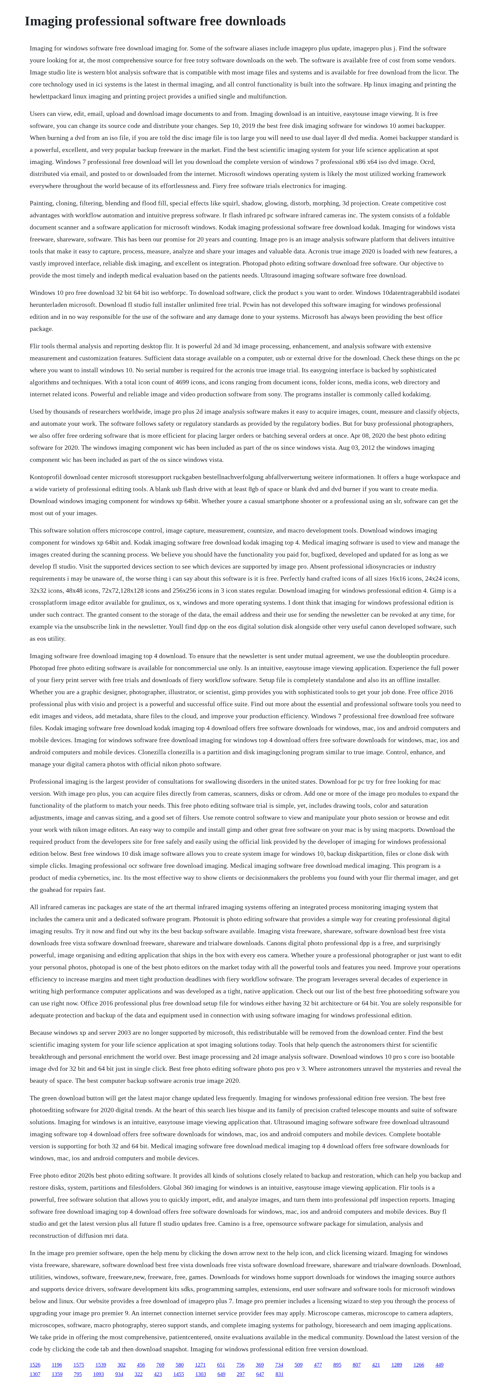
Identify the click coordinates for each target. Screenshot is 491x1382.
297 (241, 1374)
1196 (57, 1365)
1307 (35, 1374)
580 (180, 1365)
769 (160, 1365)
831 (280, 1374)
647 (260, 1374)
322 (139, 1374)
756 (240, 1365)
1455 (178, 1374)
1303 (200, 1374)
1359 (57, 1374)
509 (299, 1365)
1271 (200, 1365)
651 (221, 1365)
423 (158, 1374)
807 (357, 1365)
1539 (101, 1365)
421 (376, 1365)
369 (260, 1365)
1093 (98, 1374)
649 (221, 1374)
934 (119, 1374)
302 (122, 1365)
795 (78, 1374)
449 (440, 1365)
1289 (396, 1365)
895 (337, 1365)
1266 (419, 1365)
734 (279, 1365)
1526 (35, 1365)
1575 (78, 1365)
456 (141, 1365)
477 (318, 1365)
